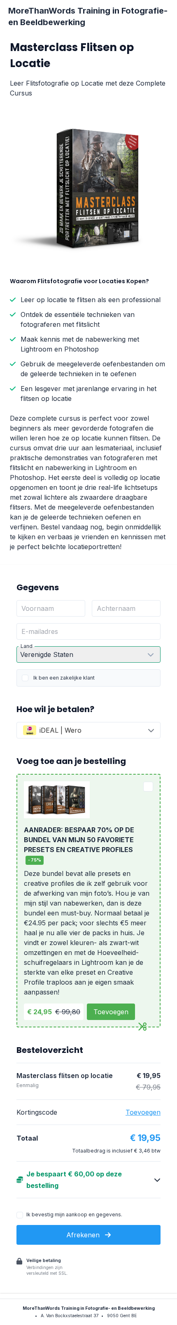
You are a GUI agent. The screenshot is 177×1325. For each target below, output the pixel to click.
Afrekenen (84, 1235)
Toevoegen (110, 1012)
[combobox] (88, 730)
